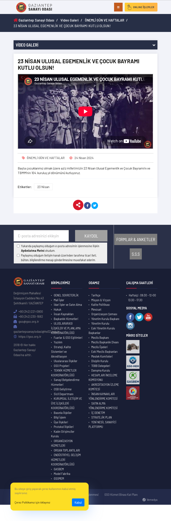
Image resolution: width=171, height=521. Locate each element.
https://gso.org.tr (29, 336)
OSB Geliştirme (63, 389)
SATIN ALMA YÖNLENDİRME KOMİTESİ (103, 405)
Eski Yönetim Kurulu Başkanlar (102, 330)
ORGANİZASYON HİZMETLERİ (62, 443)
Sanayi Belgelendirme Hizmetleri (65, 382)
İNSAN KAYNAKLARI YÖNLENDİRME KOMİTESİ (103, 396)
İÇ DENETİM (98, 413)
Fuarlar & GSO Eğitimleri (68, 337)
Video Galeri (69, 20)
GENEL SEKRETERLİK (66, 295)
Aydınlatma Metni (32, 250)
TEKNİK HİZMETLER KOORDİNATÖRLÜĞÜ (64, 372)
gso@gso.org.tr (28, 321)
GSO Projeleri (61, 366)
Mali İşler (59, 300)
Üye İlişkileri (61, 422)
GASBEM (59, 469)
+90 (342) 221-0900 (30, 311)
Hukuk (57, 309)
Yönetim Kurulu (100, 323)
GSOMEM (59, 478)
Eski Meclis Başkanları (104, 351)
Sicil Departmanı (63, 394)
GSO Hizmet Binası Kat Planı (121, 494)
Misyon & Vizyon (101, 300)
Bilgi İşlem (60, 417)
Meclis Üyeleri (99, 347)
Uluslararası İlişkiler (65, 361)
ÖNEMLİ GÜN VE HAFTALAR (104, 20)
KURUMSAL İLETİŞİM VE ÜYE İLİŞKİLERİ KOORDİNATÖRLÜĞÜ (66, 403)
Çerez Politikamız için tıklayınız (32, 502)
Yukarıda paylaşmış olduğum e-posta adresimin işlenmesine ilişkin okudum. (60, 248)
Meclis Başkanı (100, 337)
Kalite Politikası (100, 304)
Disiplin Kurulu (99, 361)
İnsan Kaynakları (64, 314)
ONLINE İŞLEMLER (143, 7)
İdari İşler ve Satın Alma (68, 304)
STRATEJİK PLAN (101, 417)
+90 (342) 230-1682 (30, 316)
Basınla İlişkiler (63, 413)
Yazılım (58, 342)
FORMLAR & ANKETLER (135, 239)
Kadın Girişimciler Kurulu (62, 434)
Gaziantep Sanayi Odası (36, 20)
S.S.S (136, 254)
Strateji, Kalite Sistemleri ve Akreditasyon (61, 351)
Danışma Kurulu (100, 370)
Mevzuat (96, 309)
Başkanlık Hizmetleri (66, 319)
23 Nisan (43, 187)
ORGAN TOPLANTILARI (67, 450)
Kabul (78, 502)
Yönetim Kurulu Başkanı (105, 319)
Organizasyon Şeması (104, 314)
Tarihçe (95, 295)
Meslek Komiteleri (102, 356)
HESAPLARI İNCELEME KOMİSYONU (103, 377)
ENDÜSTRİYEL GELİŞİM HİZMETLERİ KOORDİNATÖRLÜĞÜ (66, 459)
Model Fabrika (62, 473)
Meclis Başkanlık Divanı (105, 342)
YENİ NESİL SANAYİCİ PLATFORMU (102, 424)
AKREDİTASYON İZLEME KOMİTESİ (104, 387)
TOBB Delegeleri (100, 366)
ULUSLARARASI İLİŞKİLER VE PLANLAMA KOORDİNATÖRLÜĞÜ (66, 328)
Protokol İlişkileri (64, 427)
